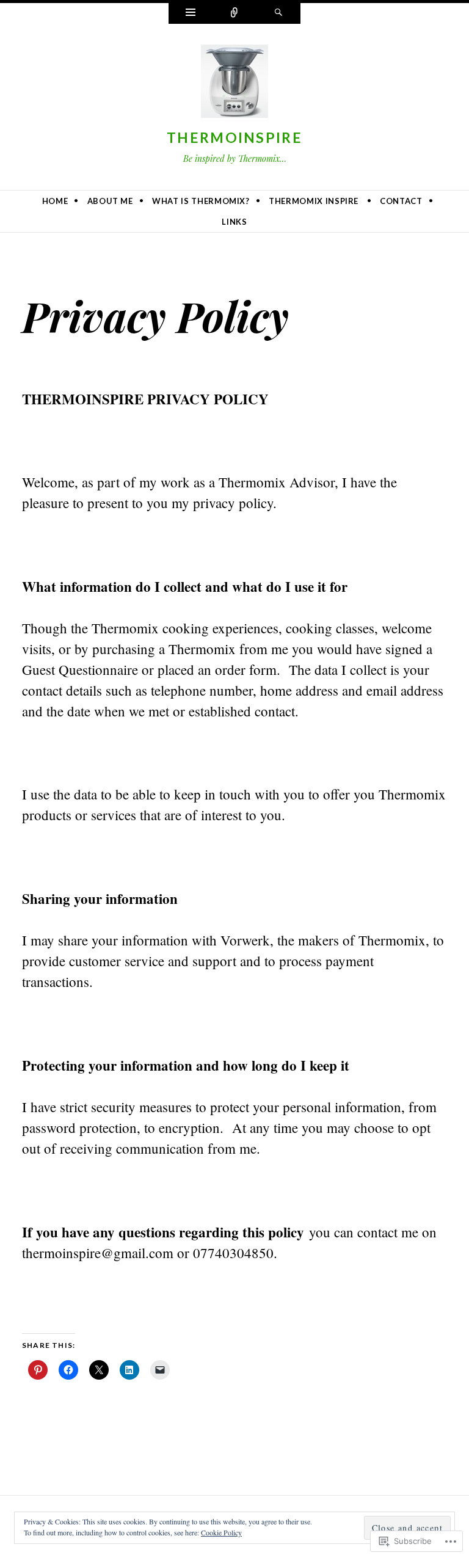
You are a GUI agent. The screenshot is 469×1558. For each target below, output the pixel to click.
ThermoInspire (234, 137)
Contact (401, 201)
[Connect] (234, 13)
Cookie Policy (221, 1532)
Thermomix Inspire (313, 201)
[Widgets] (191, 13)
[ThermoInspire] (234, 84)
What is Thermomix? (201, 201)
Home (55, 201)
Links (234, 222)
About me (110, 201)
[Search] (278, 13)
